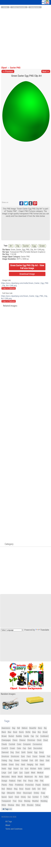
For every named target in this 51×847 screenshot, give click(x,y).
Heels (4, 768)
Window (11, 805)
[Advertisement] (25, 36)
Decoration (37, 748)
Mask (33, 772)
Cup (24, 748)
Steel (17, 797)
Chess (15, 740)
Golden (4, 764)
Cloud (45, 740)
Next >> (45, 71)
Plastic (4, 785)
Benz (40, 728)
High (10, 768)
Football (24, 760)
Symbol (35, 797)
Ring (15, 789)
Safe (34, 789)
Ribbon (9, 789)
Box (39, 732)
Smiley (36, 793)
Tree (14, 801)
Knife (40, 768)
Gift (36, 760)
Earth (23, 752)
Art (11, 246)
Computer (27, 744)
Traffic (45, 797)
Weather (35, 801)
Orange (4, 781)
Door (17, 752)
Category (7, 544)
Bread (45, 732)
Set (39, 789)
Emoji (41, 752)
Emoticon (5, 756)
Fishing (4, 760)
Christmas (31, 740)
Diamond (5, 752)
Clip (17, 246)
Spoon (4, 797)
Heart (42, 764)
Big (45, 728)
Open (47, 777)
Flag (10, 760)
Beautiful (32, 728)
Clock (39, 740)
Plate (11, 785)
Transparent (6, 801)
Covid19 (5, 748)
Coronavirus (37, 744)
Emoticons (15, 756)
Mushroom (29, 777)
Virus (20, 801)
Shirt (44, 789)
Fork (31, 760)
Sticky (23, 797)
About (7, 825)
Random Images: (8, 694)
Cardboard (44, 736)
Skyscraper (27, 793)
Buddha (19, 736)
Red (3, 789)
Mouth (20, 777)
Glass (42, 760)
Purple (38, 785)
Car (37, 736)
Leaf (10, 772)
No (36, 777)
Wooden (30, 805)
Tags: (5, 721)
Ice (21, 768)
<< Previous (7, 71)
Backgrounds (35, 7)
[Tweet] (26, 203)
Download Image (27, 274)
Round (27, 789)
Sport (11, 797)
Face (29, 756)
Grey (17, 764)
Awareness (6, 728)
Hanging (30, 764)
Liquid (27, 772)
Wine (18, 805)
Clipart (4, 67)
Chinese (22, 740)
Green (42, 246)
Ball (18, 728)
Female (42, 756)
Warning (27, 801)
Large (4, 772)
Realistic (46, 785)
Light (15, 772)
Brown (4, 736)
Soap (43, 793)
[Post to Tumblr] (30, 203)
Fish (48, 756)
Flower (16, 760)
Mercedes (6, 777)
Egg (34, 246)
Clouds (4, 744)
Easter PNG (15, 67)
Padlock (12, 781)
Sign (3, 793)
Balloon (24, 728)
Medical (40, 772)
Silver (19, 793)
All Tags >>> (7, 809)
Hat (36, 764)
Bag (13, 728)
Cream (12, 748)
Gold (47, 760)
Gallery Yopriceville (19, 7)
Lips (21, 772)
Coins (19, 744)
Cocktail (12, 744)
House (15, 768)
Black (4, 732)
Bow (34, 732)
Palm (19, 781)
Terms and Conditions (13, 829)
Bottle (28, 732)
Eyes (23, 756)
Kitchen (33, 768)
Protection (29, 785)
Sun (29, 797)
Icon (26, 768)
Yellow (37, 805)
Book (15, 732)
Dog (12, 752)
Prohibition (19, 785)
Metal (14, 777)
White (4, 805)
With (23, 805)
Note (41, 777)
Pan (24, 781)
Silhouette (11, 793)
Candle (26, 736)
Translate (44, 630)
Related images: (10, 305)
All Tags (8, 821)
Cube (19, 748)
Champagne (6, 740)
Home (5, 7)
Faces (35, 756)
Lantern (47, 768)
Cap (32, 736)
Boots (21, 732)
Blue (9, 732)
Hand (23, 764)
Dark (29, 748)
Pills (36, 781)
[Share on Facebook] (21, 203)
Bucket (11, 736)
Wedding (44, 801)
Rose (21, 789)
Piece (30, 781)
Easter (26, 246)
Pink (41, 781)
